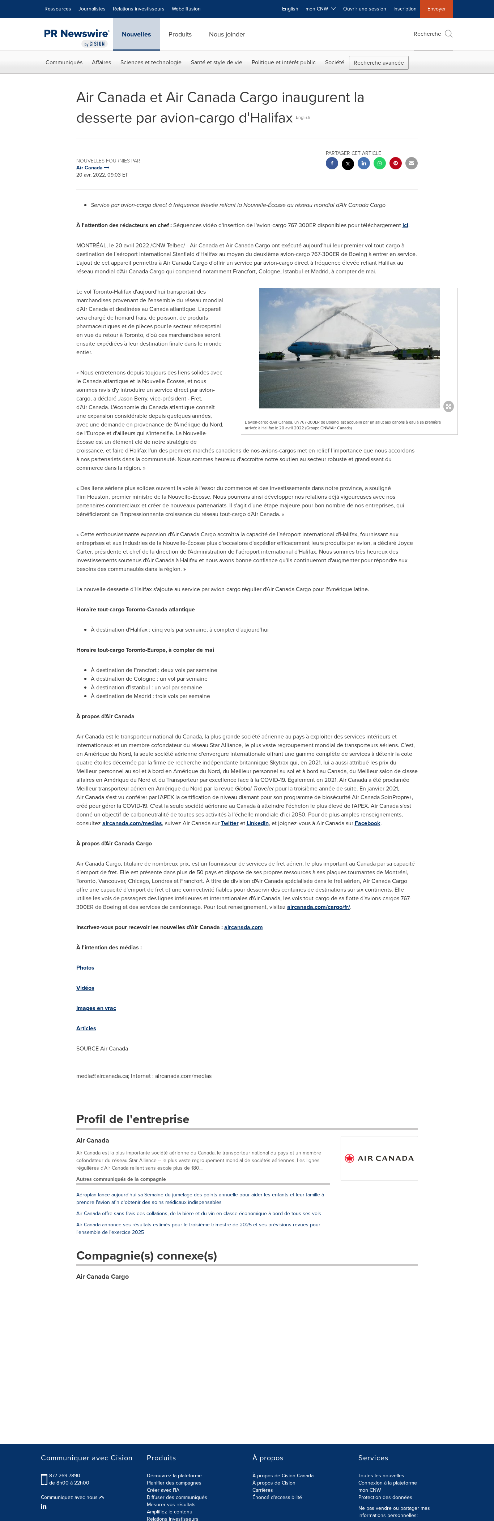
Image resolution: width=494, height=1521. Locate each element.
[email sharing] (411, 164)
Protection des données (385, 1497)
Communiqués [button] (64, 62)
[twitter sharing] (348, 165)
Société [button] (334, 62)
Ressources (57, 9)
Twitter (230, 823)
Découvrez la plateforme (174, 1475)
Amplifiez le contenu (169, 1512)
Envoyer (436, 9)
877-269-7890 (64, 1475)
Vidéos (85, 988)
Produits (180, 34)
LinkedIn (258, 823)
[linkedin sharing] (364, 164)
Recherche (427, 34)
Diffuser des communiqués (177, 1497)
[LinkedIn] (44, 1506)
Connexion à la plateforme (387, 1483)
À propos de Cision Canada (283, 1475)
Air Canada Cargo (102, 1276)
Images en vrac (96, 1008)
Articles (86, 1028)
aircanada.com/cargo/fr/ (318, 907)
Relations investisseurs (139, 9)
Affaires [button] (101, 62)
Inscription (405, 9)
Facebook (367, 823)
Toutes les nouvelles (381, 1475)
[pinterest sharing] (395, 164)
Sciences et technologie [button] (151, 62)
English (290, 9)
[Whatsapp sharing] (380, 164)
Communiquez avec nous (70, 1497)
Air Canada (92, 1140)
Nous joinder (227, 34)
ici (405, 225)
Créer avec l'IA (163, 1490)
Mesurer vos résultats (171, 1504)
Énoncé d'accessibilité (277, 1497)
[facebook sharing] (332, 164)
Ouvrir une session (364, 9)
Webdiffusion (186, 9)
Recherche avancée (379, 62)
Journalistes (92, 9)
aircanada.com (243, 927)
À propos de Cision (273, 1483)
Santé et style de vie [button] (216, 62)
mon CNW (369, 1490)
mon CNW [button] (318, 9)
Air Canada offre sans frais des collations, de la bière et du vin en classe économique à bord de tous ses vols (198, 1213)
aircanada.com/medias (132, 823)
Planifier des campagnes (174, 1483)
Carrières (262, 1490)
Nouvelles (136, 34)
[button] (349, 348)
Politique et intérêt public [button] (284, 62)
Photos (85, 967)
